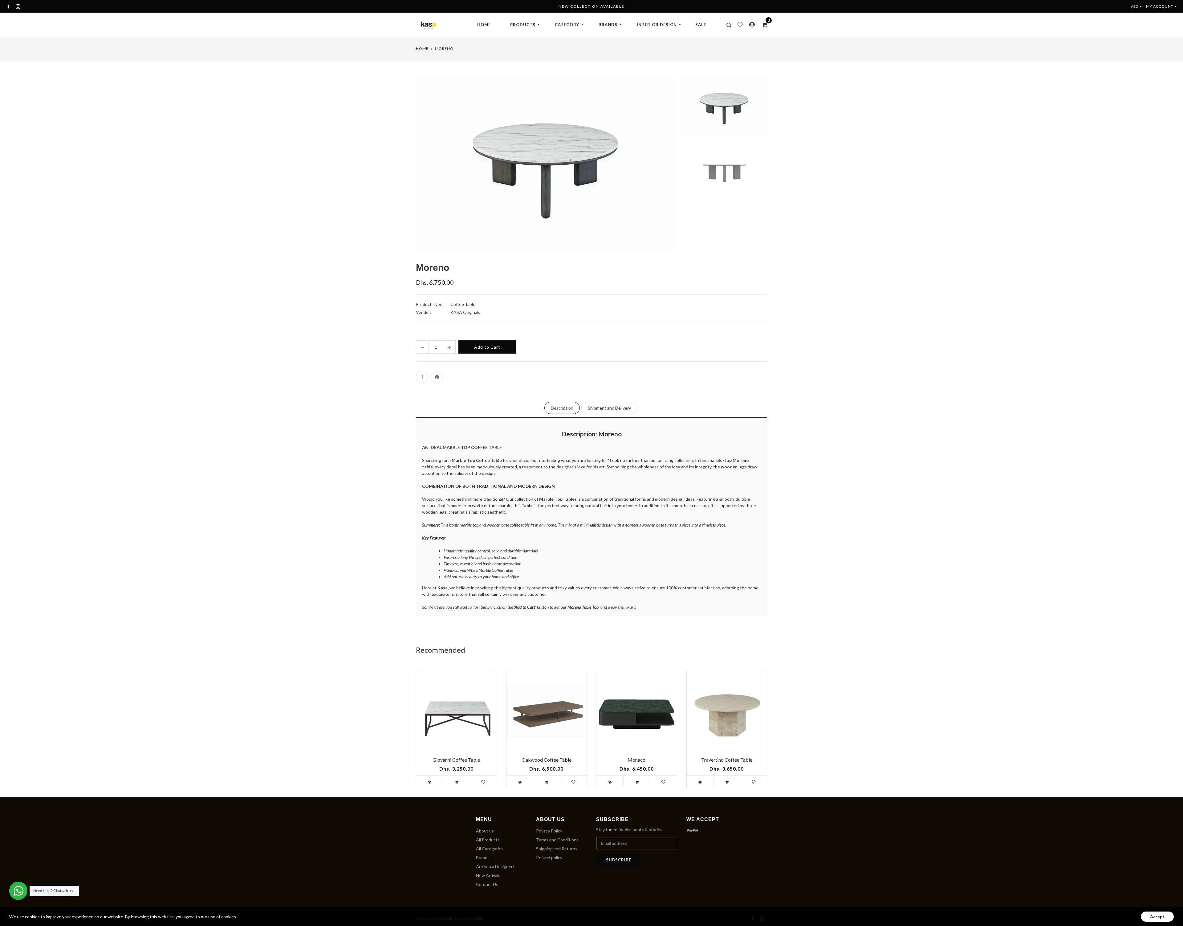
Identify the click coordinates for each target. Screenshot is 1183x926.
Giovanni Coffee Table (456, 760)
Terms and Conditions (557, 839)
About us (485, 830)
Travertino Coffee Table (726, 760)
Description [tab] (562, 408)
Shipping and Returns (556, 848)
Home (422, 48)
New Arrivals (488, 875)
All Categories (489, 848)
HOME (484, 24)
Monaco (636, 760)
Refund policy (549, 857)
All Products (488, 839)
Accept (1157, 916)
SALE (700, 24)
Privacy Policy (549, 830)
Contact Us (487, 884)
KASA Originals (465, 312)
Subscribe (618, 859)
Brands (483, 857)
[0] (762, 25)
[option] (545, 168)
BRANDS (608, 24)
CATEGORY (567, 24)
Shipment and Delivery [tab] (609, 408)
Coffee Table (462, 304)
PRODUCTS (522, 24)
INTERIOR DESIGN (657, 24)
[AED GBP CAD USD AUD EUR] (1137, 6)
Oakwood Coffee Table (546, 760)
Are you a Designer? (495, 866)
